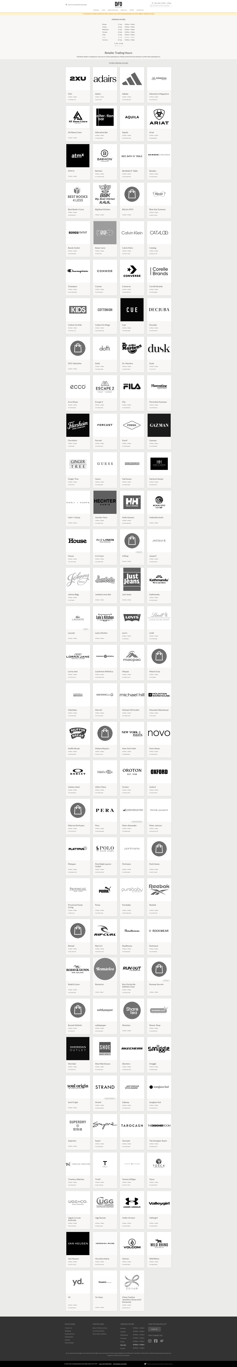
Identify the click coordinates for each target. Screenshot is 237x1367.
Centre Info (140, 10)
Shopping (96, 10)
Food (103, 10)
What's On (124, 10)
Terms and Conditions (99, 1334)
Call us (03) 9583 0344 (105, 1364)
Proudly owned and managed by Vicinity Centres (160, 1364)
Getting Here (69, 1337)
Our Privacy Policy (98, 1331)
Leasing (67, 1340)
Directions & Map (113, 10)
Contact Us (68, 1328)
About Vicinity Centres (100, 1328)
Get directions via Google (120, 1364)
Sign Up (154, 1329)
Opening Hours (70, 1334)
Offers (132, 10)
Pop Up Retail (69, 1343)
